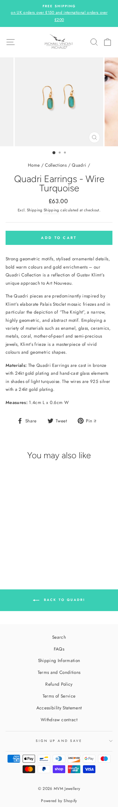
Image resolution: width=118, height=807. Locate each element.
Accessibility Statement (59, 707)
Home (34, 165)
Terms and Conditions (59, 672)
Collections (56, 165)
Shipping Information (59, 660)
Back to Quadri (63, 600)
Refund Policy (58, 684)
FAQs (59, 649)
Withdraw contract (59, 719)
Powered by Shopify (59, 801)
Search (59, 637)
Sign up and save (59, 740)
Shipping (51, 210)
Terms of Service (59, 696)
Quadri (79, 165)
